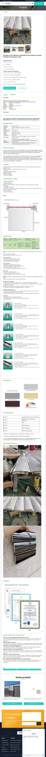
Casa (3, 11)
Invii (39, 723)
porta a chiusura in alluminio (15, 742)
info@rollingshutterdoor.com (31, 0)
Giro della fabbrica (5, 742)
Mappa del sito (4, 749)
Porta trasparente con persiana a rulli (17, 740)
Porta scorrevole (13, 751)
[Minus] (43, 730)
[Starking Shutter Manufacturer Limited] (7, 3)
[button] (7, 692)
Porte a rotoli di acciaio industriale (10, 669)
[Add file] (24, 755)
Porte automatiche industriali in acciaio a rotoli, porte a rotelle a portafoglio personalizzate (11, 699)
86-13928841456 (41, 0)
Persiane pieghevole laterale (15, 749)
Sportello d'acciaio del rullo (15, 744)
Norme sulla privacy (5, 751)
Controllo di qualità (5, 744)
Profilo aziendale (5, 740)
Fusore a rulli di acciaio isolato (35, 669)
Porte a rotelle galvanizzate (23, 669)
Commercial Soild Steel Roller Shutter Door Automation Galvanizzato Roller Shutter (32, 699)
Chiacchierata (39, 3)
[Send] (43, 755)
